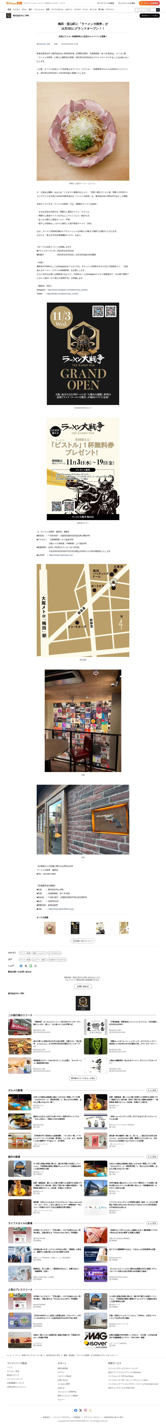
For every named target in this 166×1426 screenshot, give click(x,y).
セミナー (61, 1400)
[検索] (158, 10)
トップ (8, 1355)
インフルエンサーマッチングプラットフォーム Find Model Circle (133, 1384)
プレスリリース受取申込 (67, 1392)
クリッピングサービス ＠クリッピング (123, 1368)
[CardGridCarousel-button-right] (128, 928)
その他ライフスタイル (56, 960)
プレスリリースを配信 (105, 3)
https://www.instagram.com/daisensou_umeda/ (68, 290)
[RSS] (90, 1410)
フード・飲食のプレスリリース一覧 (28, 1355)
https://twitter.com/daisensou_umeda (62, 294)
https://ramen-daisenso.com (61, 555)
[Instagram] (85, 1410)
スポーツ (68, 9)
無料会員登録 (63, 1368)
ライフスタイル (57, 9)
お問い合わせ (83, 986)
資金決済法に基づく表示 (113, 1417)
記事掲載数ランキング (15, 1383)
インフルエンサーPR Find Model (120, 1376)
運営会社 (46, 1417)
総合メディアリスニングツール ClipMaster (124, 1372)
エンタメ (16, 9)
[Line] (31, 966)
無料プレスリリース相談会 (68, 1396)
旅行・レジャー (39, 953)
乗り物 (101, 9)
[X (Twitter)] (26, 966)
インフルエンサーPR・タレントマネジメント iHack (128, 1380)
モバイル (93, 9)
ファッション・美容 (41, 9)
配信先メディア (13, 1375)
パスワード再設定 (64, 1376)
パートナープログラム (61, 1417)
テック (85, 9)
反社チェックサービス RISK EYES (121, 1388)
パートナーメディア (14, 1379)
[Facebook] (21, 966)
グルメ (24, 9)
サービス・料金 (13, 1371)
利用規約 (77, 1417)
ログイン (61, 1372)
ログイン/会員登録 (151, 3)
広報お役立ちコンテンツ (16, 1387)
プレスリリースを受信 (126, 3)
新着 (9, 9)
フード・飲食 (25, 953)
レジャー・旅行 (39, 960)
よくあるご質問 (64, 1384)
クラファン (110, 9)
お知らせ (61, 1388)
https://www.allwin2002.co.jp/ (61, 909)
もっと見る (152, 1090)
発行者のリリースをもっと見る (83, 1078)
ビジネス (77, 9)
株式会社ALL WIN (43, 44)
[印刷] (35, 966)
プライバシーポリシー (92, 1417)
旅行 (30, 9)
